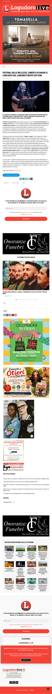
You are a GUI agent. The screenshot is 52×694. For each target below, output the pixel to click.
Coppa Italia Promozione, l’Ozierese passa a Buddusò (16, 481)
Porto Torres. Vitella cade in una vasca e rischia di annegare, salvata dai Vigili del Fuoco (31, 571)
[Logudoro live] (26, 9)
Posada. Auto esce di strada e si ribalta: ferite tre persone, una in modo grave (22, 479)
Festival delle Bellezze (15, 182)
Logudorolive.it (17, 170)
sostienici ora (26, 660)
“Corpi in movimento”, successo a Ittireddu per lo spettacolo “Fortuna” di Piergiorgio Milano (20, 572)
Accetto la (26, 214)
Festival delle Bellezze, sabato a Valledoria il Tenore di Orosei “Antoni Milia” (25, 292)
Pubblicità (32, 690)
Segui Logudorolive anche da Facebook (11, 175)
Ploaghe (23, 182)
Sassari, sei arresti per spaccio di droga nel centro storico (20, 587)
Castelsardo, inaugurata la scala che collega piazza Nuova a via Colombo (42, 571)
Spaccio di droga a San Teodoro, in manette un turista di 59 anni (9, 587)
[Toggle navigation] (3, 66)
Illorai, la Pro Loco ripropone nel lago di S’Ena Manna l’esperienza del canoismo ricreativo (25, 489)
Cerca (4, 303)
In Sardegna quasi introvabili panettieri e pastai (14, 493)
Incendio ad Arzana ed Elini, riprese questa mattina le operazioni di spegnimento (42, 588)
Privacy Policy (29, 214)
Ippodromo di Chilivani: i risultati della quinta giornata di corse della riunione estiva (23, 484)
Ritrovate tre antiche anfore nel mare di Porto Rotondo (31, 587)
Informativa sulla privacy (26, 212)
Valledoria (6, 289)
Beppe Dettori (6, 182)
